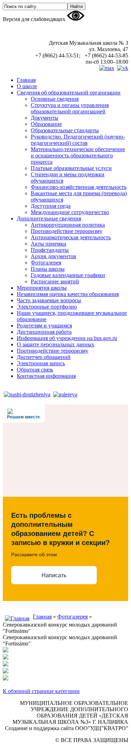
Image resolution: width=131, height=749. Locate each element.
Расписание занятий (55, 281)
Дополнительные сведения (49, 218)
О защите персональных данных (55, 344)
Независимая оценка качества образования (68, 294)
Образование (46, 124)
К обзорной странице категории (41, 691)
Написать (54, 575)
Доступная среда (51, 206)
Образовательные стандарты (65, 130)
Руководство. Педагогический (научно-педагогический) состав (78, 140)
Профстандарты (50, 250)
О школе (27, 86)
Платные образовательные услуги (71, 168)
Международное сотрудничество (70, 212)
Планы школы (48, 269)
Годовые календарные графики (68, 275)
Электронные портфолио (47, 307)
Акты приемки (48, 244)
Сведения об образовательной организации (69, 93)
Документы (44, 118)
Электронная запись (41, 363)
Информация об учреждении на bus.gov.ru (67, 338)
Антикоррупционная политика (68, 225)
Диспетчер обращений (44, 357)
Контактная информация (46, 376)
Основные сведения (55, 99)
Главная (26, 80)
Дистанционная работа (44, 332)
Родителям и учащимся (44, 325)
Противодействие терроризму (66, 231)
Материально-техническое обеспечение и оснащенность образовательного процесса (78, 155)
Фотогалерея (46, 263)
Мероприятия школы (42, 288)
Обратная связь (35, 370)
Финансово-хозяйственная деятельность (78, 187)
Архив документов (53, 256)
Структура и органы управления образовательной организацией (70, 108)
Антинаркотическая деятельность (71, 237)
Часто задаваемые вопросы (49, 300)
